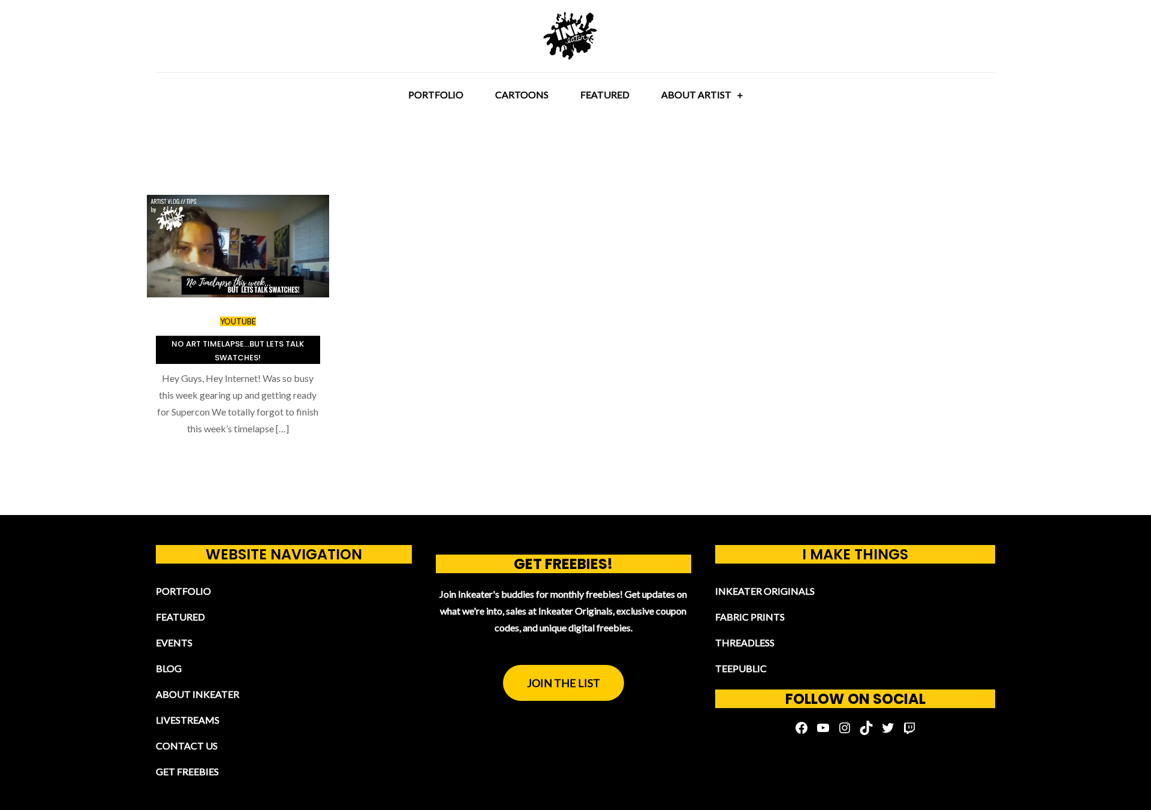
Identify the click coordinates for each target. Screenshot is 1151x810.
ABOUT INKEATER (197, 694)
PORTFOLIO (435, 94)
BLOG (169, 668)
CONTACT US (187, 745)
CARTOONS (522, 94)
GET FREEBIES (187, 771)
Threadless (745, 642)
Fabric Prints (750, 616)
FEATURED (604, 94)
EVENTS (174, 642)
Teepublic (741, 668)
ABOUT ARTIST (696, 94)
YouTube (238, 321)
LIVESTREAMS (187, 719)
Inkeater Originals (765, 591)
